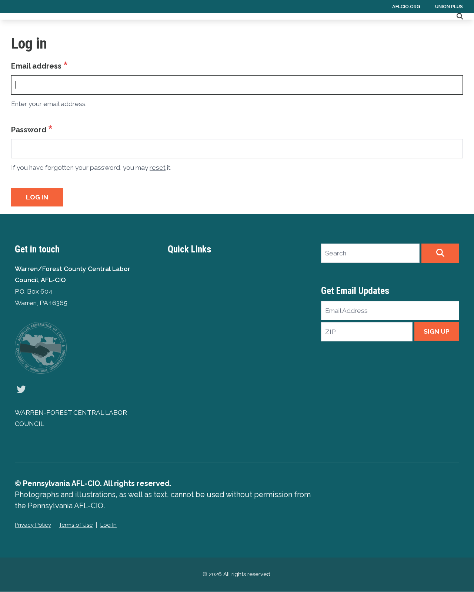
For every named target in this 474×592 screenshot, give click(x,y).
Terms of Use (76, 525)
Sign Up (437, 331)
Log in (37, 197)
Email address (36, 66)
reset (158, 167)
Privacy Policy (33, 525)
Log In (108, 525)
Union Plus (449, 6)
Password (28, 129)
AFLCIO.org (406, 6)
